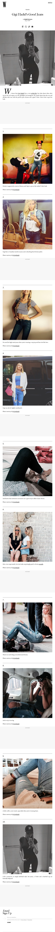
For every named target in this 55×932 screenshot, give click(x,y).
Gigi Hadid (21, 93)
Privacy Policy (30, 919)
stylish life (34, 93)
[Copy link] (29, 27)
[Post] (26, 27)
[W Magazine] (4, 4)
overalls (41, 564)
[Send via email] (32, 27)
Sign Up (7, 912)
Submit (9, 922)
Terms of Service (23, 919)
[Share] (23, 27)
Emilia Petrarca (28, 19)
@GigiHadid (15, 190)
